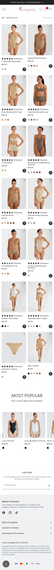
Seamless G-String (12, 367)
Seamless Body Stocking (38, 214)
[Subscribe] (48, 485)
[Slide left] (3, 436)
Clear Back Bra (12, 214)
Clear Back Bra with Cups (38, 110)
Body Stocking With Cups (12, 110)
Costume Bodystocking (12, 60)
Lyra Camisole (8, 441)
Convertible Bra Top (11, 264)
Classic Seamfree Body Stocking (38, 265)
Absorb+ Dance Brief (12, 317)
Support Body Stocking (37, 58)
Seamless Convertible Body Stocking (39, 162)
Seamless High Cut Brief (38, 317)
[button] (40, 9)
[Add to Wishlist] (24, 26)
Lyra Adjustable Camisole (35, 441)
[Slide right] (51, 436)
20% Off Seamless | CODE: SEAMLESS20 (25, 2)
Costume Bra (12, 161)
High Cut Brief (33, 366)
